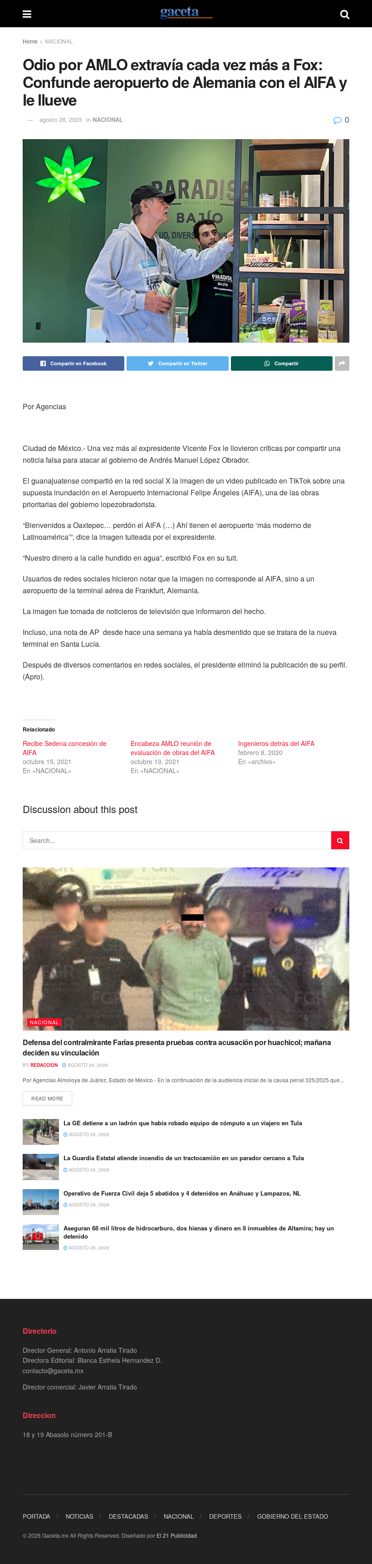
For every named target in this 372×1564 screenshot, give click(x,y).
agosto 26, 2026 (87, 1065)
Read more (47, 1098)
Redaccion (44, 1065)
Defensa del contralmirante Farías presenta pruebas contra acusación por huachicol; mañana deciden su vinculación (177, 1047)
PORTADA (36, 1516)
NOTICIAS (79, 1516)
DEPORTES (225, 1516)
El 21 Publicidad (177, 1535)
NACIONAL (59, 41)
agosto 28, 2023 (60, 119)
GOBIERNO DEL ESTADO (292, 1516)
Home (30, 41)
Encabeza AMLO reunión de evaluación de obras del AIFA (173, 748)
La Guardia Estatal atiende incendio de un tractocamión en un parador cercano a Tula (184, 1157)
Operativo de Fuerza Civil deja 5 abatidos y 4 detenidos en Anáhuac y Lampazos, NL (182, 1193)
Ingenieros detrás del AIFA (276, 743)
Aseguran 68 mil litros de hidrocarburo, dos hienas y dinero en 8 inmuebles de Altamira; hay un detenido (199, 1232)
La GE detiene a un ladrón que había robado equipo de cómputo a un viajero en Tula (183, 1123)
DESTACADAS (128, 1516)
